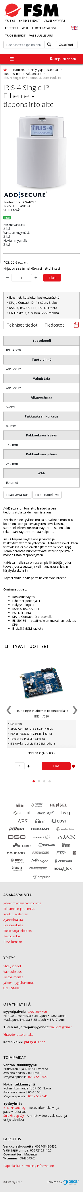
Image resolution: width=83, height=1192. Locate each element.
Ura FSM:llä (11, 988)
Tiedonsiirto (12, 74)
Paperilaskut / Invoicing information (28, 1166)
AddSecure (34, 74)
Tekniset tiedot (22, 325)
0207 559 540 (38, 1096)
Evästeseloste (13, 925)
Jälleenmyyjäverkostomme (22, 903)
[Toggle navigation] (11, 59)
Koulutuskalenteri (15, 914)
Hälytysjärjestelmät (45, 70)
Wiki (25, 28)
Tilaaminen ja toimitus (19, 909)
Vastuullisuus (41, 35)
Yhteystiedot (29, 20)
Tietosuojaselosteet (17, 931)
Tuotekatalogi (44, 28)
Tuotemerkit (15, 35)
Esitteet (11, 28)
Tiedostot (54, 325)
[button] (33, 781)
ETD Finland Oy (14, 1108)
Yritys (10, 20)
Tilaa (52, 278)
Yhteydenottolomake (18, 1034)
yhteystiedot (34, 1042)
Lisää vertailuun (17, 495)
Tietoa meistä (13, 977)
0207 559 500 (37, 1012)
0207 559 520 (38, 1077)
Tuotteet (19, 70)
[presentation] (8, 711)
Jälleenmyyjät (55, 20)
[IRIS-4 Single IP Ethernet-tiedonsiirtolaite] (41, 153)
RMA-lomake (12, 942)
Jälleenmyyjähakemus (18, 982)
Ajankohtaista (13, 920)
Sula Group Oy (13, 1115)
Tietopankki (11, 936)
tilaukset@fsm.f (61, 1027)
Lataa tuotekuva (47, 495)
